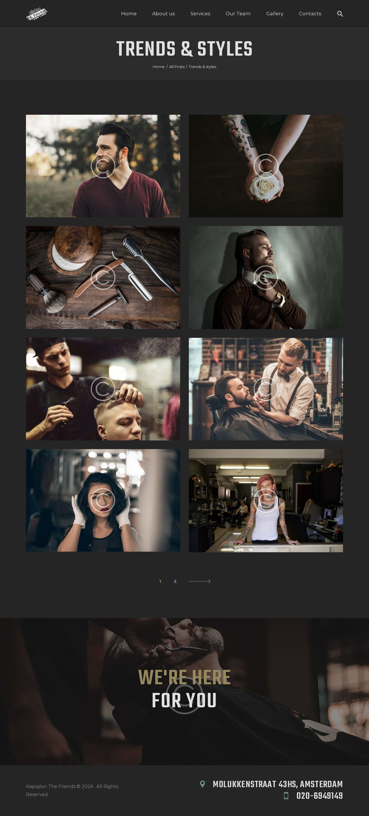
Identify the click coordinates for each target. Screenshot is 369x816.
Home (159, 66)
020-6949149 (319, 796)
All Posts (176, 66)
